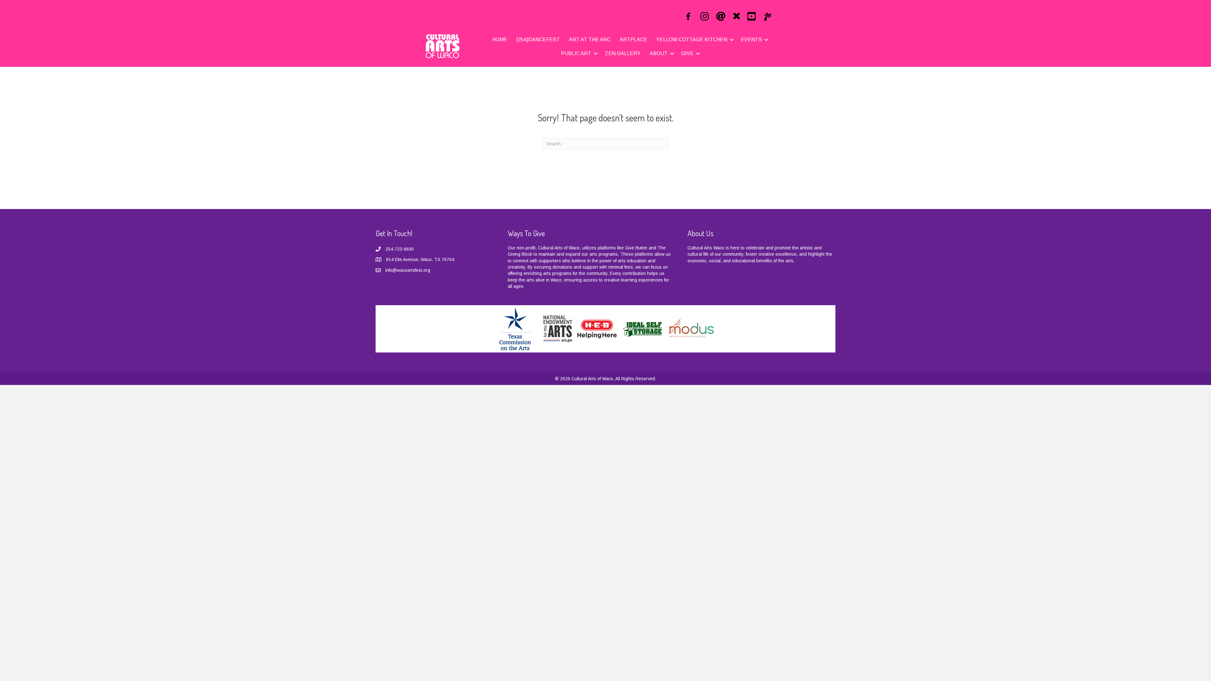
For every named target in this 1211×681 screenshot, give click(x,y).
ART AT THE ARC (590, 39)
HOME (499, 39)
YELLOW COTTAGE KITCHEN (691, 39)
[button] (731, 40)
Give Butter (636, 247)
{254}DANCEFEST (538, 39)
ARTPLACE (633, 39)
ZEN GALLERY (623, 53)
